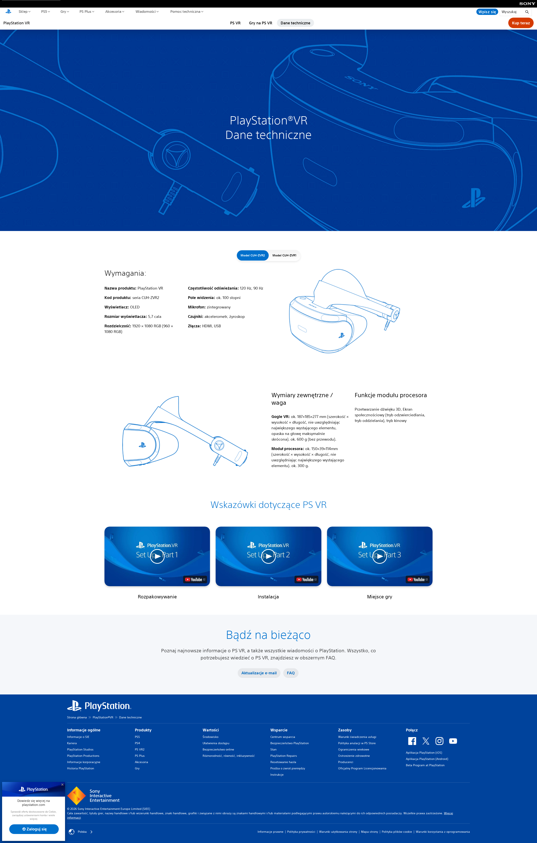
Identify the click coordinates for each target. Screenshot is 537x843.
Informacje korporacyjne (83, 762)
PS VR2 (139, 749)
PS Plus (85, 11)
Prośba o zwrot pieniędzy (287, 768)
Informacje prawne (270, 832)
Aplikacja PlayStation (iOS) (424, 752)
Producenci (345, 762)
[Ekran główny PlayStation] (8, 12)
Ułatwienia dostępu (216, 743)
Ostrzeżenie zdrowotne (354, 756)
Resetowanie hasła (283, 762)
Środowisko (210, 737)
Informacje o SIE (78, 737)
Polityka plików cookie (397, 832)
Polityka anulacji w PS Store (357, 743)
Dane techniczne (295, 23)
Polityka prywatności (301, 832)
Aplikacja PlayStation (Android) (427, 759)
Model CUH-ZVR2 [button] (253, 255)
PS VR (235, 23)
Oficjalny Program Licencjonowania (362, 768)
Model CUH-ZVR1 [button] (284, 255)
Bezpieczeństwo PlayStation (289, 743)
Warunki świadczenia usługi (357, 737)
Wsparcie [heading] (279, 730)
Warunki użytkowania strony (338, 832)
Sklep (22, 11)
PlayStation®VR (103, 717)
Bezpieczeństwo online (218, 749)
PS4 (137, 743)
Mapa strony (369, 832)
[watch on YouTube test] (195, 579)
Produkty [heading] (143, 730)
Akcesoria (113, 11)
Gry (63, 11)
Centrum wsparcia (282, 737)
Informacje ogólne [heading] (83, 730)
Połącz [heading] (412, 730)
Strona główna (77, 717)
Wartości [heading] (211, 730)
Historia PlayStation (80, 768)
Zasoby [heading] (345, 730)
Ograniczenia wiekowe (353, 749)
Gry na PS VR (260, 23)
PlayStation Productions (83, 756)
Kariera (72, 743)
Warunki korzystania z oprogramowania (443, 832)
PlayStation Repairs (283, 756)
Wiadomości (145, 11)
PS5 (44, 11)
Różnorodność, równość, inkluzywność (229, 756)
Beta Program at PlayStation (425, 765)
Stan (273, 749)
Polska (82, 831)
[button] (157, 556)
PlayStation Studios (80, 749)
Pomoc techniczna (185, 11)
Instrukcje (277, 774)
